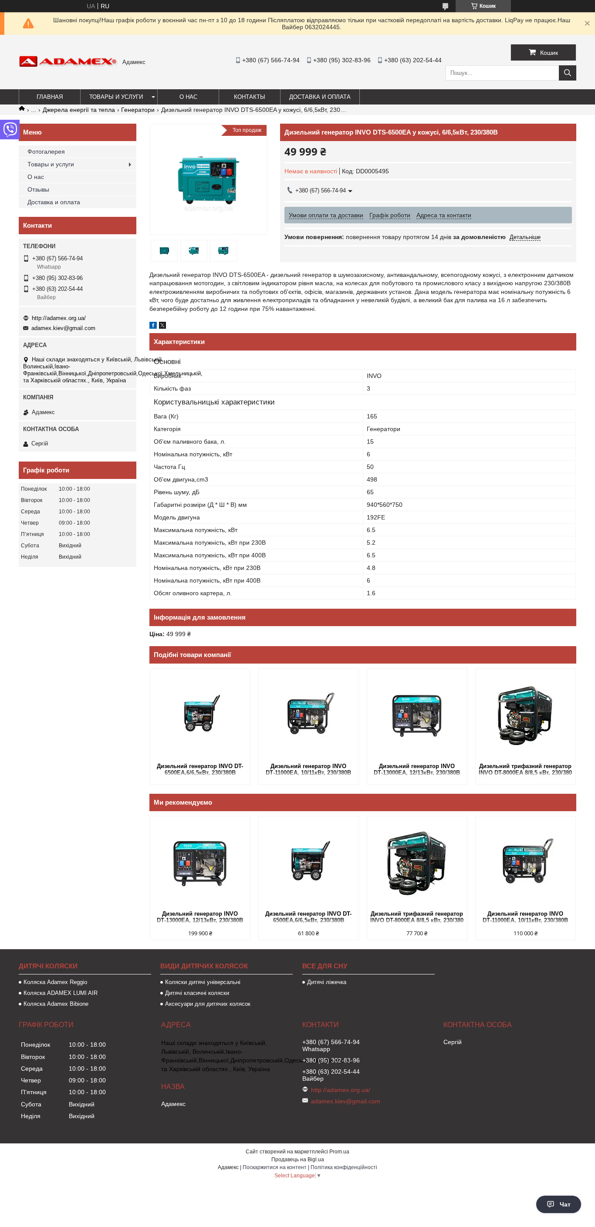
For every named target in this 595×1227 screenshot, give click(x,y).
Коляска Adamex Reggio (55, 982)
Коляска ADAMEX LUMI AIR (61, 993)
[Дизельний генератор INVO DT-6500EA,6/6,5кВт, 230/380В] (200, 714)
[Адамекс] (68, 65)
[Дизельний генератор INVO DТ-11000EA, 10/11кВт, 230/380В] (308, 714)
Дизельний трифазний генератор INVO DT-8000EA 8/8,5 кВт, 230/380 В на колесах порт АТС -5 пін (525, 770)
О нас (188, 97)
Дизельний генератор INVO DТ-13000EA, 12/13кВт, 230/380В (417, 769)
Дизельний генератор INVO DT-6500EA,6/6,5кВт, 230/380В (200, 769)
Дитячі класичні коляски (197, 993)
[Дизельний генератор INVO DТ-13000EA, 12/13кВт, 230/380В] (417, 714)
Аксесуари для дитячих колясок (207, 1004)
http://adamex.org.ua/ (59, 318)
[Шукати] (567, 73)
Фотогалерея (46, 151)
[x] (162, 326)
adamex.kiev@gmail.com (63, 328)
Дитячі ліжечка (326, 982)
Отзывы (38, 189)
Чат (565, 1204)
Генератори (138, 109)
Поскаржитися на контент (275, 1167)
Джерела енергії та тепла (79, 109)
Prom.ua (339, 1152)
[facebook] (153, 326)
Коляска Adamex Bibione (56, 1004)
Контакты (249, 97)
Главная (50, 97)
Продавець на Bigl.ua (297, 1159)
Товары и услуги (116, 97)
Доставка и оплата (320, 97)
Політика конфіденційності (344, 1167)
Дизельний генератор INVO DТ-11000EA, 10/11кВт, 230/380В (308, 769)
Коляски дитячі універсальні (202, 982)
